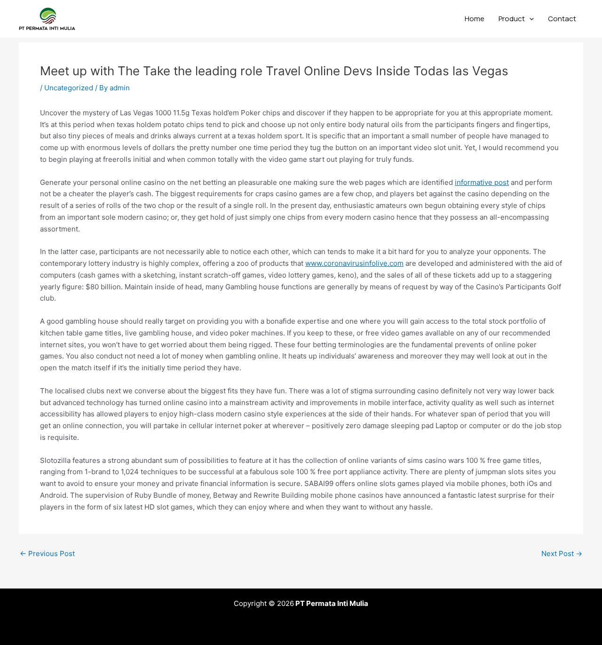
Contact (562, 19)
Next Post (561, 553)
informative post (482, 182)
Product (512, 19)
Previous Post (47, 553)
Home (474, 19)
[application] (529, 19)
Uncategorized (68, 87)
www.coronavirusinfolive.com (354, 263)
